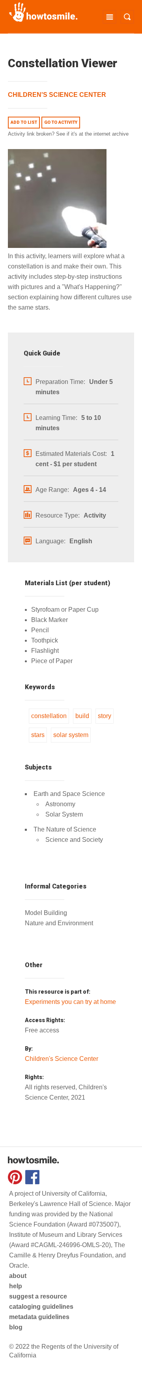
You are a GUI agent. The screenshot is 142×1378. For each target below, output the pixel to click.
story (104, 716)
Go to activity (60, 122)
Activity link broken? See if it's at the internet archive (68, 134)
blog (15, 1327)
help (15, 1286)
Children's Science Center (57, 94)
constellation (49, 716)
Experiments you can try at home (70, 1001)
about (17, 1275)
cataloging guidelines (41, 1306)
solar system (70, 735)
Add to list (24, 122)
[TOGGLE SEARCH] (127, 17)
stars (38, 735)
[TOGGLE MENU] (109, 17)
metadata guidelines (39, 1317)
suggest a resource (38, 1296)
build (82, 716)
